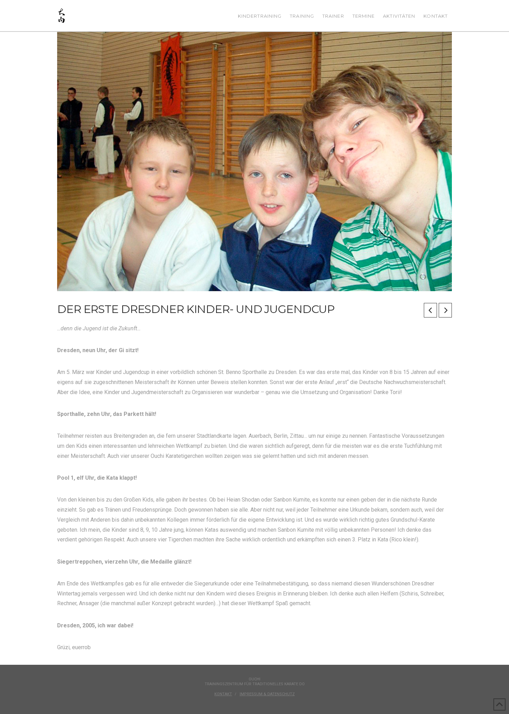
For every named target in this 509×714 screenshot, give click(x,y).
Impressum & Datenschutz (267, 694)
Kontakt (223, 694)
